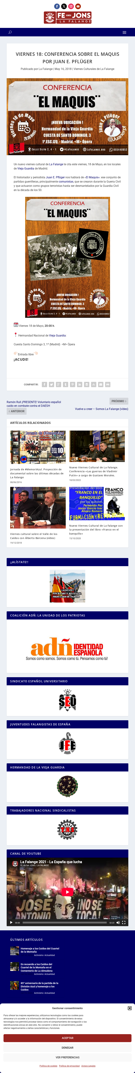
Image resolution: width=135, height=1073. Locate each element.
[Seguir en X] (64, 6)
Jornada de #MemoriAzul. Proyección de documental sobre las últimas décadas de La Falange (37, 473)
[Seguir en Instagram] (71, 6)
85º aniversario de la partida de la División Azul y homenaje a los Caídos (39, 986)
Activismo (39, 955)
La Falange (46, 69)
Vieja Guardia (25, 168)
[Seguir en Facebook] (57, 6)
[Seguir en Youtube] (78, 6)
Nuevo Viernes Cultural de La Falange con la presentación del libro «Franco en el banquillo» (96, 529)
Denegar (67, 1047)
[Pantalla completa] (124, 922)
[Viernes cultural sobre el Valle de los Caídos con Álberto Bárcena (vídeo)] (38, 508)
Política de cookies (48, 1066)
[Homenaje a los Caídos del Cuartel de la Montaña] (14, 950)
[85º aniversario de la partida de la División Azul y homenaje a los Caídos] (14, 985)
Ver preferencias (67, 1057)
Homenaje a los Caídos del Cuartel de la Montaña (40, 950)
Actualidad (49, 955)
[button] (129, 1008)
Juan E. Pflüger (55, 177)
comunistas (66, 181)
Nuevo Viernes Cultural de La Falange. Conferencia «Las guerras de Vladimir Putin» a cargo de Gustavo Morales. (93, 471)
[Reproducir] (11, 922)
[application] (67, 892)
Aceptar (67, 1038)
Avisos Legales (88, 1066)
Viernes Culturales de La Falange (94, 69)
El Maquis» (93, 177)
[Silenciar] (118, 922)
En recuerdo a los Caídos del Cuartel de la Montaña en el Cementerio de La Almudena (37, 967)
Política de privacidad (69, 1066)
